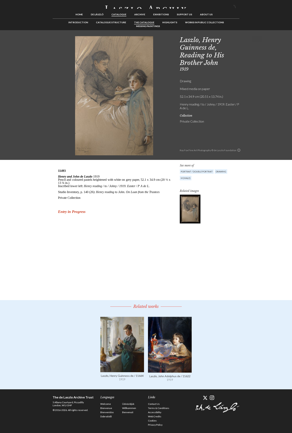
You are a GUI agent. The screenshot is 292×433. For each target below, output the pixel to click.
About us (206, 14)
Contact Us (154, 403)
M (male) (185, 178)
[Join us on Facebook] (198, 397)
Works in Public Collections (204, 22)
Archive (139, 14)
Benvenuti (127, 412)
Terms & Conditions (158, 408)
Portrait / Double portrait (197, 171)
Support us (184, 14)
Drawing (221, 171)
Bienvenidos (107, 412)
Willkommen (129, 408)
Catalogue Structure (111, 22)
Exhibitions (161, 14)
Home (79, 14)
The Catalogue (144, 22)
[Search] (236, 6)
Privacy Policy (155, 424)
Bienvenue (106, 408)
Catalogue (118, 14)
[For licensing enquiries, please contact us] (238, 150)
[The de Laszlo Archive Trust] (146, 5)
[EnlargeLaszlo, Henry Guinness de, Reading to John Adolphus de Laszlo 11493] (190, 209)
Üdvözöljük (128, 403)
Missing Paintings (148, 26)
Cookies (152, 420)
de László (97, 14)
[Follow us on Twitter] (205, 397)
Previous (246, 39)
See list (252, 39)
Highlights (169, 22)
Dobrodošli (106, 416)
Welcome (105, 403)
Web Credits (154, 416)
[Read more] (122, 370)
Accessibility (154, 412)
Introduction (78, 22)
